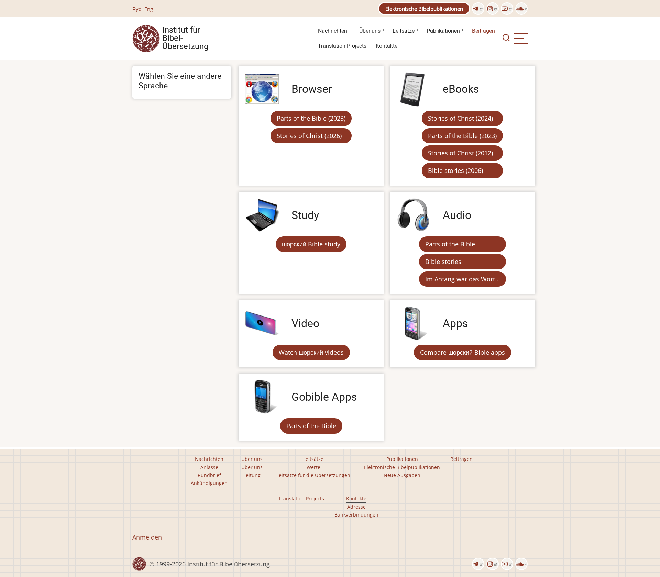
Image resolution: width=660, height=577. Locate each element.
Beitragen (483, 30)
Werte (313, 467)
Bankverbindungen (356, 514)
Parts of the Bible (450, 244)
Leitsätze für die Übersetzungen (313, 475)
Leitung (252, 475)
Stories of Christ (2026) (309, 136)
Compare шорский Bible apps (462, 352)
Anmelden (147, 537)
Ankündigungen (209, 483)
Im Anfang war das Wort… (462, 279)
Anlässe (209, 467)
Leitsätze (404, 30)
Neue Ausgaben (402, 475)
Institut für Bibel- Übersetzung (185, 38)
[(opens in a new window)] (478, 8)
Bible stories (443, 261)
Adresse (356, 506)
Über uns (370, 30)
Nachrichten (332, 30)
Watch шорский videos (311, 352)
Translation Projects (342, 46)
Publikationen (443, 30)
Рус (136, 8)
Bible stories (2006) (455, 170)
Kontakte (386, 46)
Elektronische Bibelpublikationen (424, 8)
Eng (148, 8)
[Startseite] (146, 38)
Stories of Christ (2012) (460, 153)
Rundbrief (209, 475)
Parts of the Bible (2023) (311, 118)
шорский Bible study (311, 244)
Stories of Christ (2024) (460, 118)
